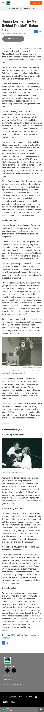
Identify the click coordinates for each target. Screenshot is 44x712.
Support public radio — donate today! (22, 8)
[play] (3, 709)
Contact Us (8, 680)
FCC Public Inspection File (12, 684)
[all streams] (41, 709)
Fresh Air (6, 638)
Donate (37, 3)
